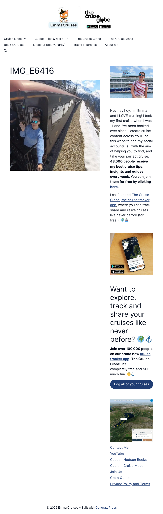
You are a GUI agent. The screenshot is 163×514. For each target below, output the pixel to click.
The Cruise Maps (121, 39)
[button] (5, 51)
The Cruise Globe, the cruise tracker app (129, 200)
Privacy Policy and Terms (130, 484)
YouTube (117, 453)
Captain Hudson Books (128, 460)
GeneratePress (106, 507)
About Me (111, 45)
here (114, 187)
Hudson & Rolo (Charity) (48, 45)
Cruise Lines (13, 39)
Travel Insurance (85, 45)
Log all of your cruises (131, 384)
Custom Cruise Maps (126, 466)
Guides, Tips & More (49, 39)
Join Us (116, 472)
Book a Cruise (14, 45)
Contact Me (119, 447)
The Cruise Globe (88, 39)
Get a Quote (120, 478)
